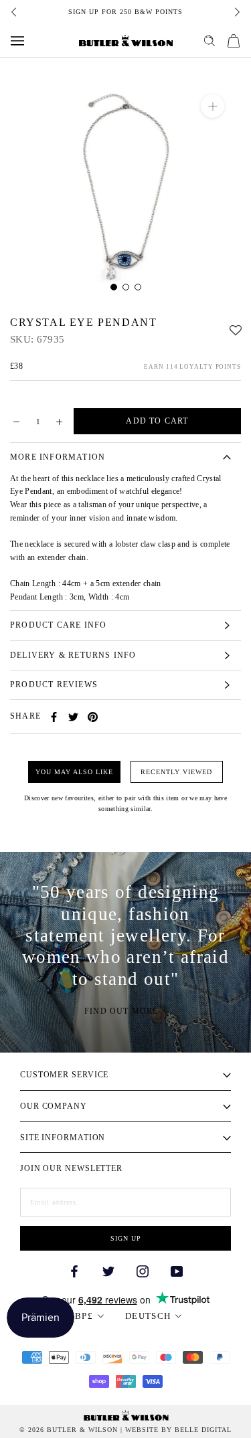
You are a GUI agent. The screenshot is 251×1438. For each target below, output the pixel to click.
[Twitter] (73, 717)
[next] (236, 12)
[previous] (14, 12)
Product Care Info (58, 625)
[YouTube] (177, 1270)
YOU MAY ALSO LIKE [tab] (74, 772)
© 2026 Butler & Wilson (68, 1430)
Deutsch (148, 1316)
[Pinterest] (93, 717)
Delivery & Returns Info (73, 655)
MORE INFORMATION (57, 457)
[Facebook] (54, 717)
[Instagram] (143, 1270)
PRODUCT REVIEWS (54, 684)
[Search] (209, 40)
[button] (235, 327)
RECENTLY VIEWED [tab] (176, 772)
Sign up (125, 1238)
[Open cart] (233, 41)
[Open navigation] (17, 41)
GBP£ (80, 1316)
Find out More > (125, 1011)
